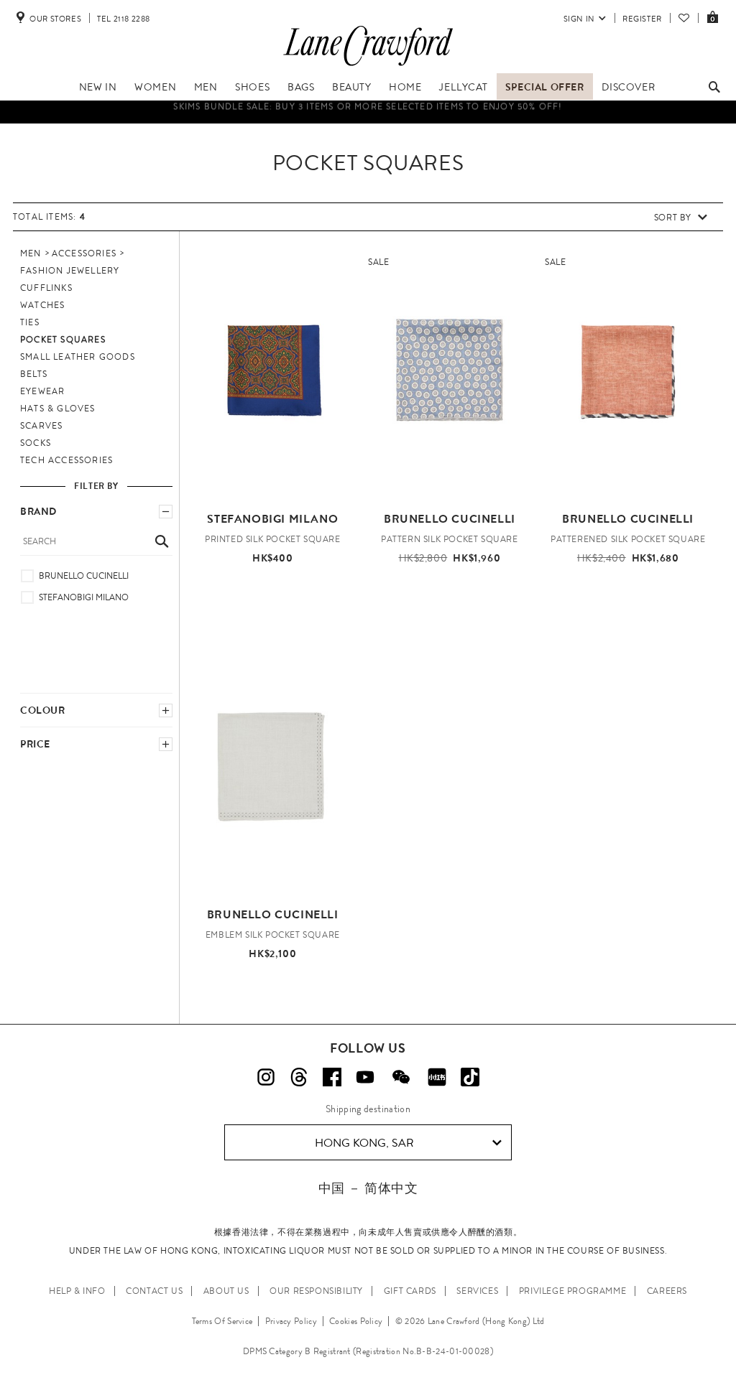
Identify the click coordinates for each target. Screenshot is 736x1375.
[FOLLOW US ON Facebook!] (332, 1077)
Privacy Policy (291, 1321)
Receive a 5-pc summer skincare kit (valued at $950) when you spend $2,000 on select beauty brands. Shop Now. (368, 121)
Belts (33, 374)
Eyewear (42, 391)
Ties (30, 322)
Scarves (41, 425)
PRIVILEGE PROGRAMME (572, 1291)
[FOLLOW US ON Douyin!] (470, 1077)
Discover (628, 87)
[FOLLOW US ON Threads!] (299, 1077)
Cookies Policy (355, 1321)
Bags (301, 87)
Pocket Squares (63, 339)
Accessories (84, 253)
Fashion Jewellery (69, 270)
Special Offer (544, 87)
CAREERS (667, 1291)
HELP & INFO (77, 1291)
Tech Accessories (66, 460)
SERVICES (477, 1291)
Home (405, 87)
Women (155, 87)
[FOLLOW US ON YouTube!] (365, 1077)
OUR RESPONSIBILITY (316, 1291)
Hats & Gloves (58, 408)
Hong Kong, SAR (364, 1142)
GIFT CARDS (410, 1291)
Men (206, 87)
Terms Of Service (222, 1321)
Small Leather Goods (77, 356)
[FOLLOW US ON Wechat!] (401, 1077)
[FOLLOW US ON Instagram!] (265, 1077)
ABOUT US (226, 1291)
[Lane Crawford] (368, 66)
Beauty (352, 87)
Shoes (252, 87)
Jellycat (463, 87)
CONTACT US (154, 1291)
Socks (35, 443)
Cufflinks (46, 287)
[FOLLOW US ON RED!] (437, 1077)
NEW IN (98, 87)
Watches (42, 305)
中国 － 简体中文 (368, 1188)
